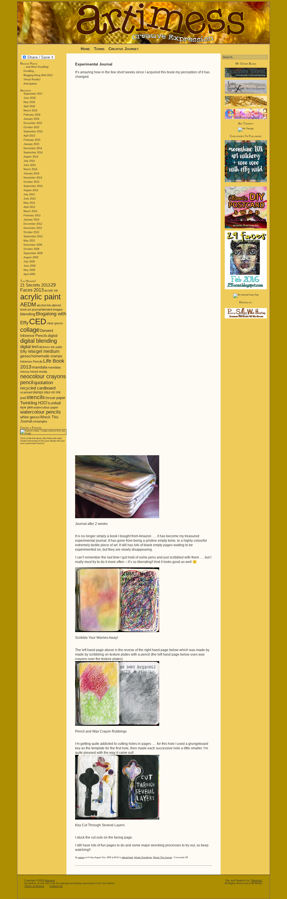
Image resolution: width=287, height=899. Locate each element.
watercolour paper (46, 407)
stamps (38, 392)
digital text (29, 346)
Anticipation (30, 83)
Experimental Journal (93, 64)
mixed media (38, 371)
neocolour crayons (43, 376)
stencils (36, 397)
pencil (26, 382)
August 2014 (31, 156)
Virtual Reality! (32, 79)
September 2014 (33, 152)
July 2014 (29, 160)
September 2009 (33, 253)
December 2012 (33, 223)
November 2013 (33, 177)
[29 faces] (246, 288)
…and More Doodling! (36, 66)
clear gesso (55, 323)
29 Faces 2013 (38, 287)
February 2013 (32, 215)
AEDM (28, 304)
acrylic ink (51, 290)
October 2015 (31, 127)
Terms (100, 48)
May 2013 (29, 202)
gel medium (47, 351)
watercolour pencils (40, 412)
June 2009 (30, 265)
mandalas (54, 367)
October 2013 (31, 181)
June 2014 (30, 165)
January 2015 (31, 144)
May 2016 (29, 102)
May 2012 (29, 240)
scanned (26, 392)
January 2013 (31, 219)
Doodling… (30, 71)
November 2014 (33, 148)
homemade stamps (47, 356)
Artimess (50, 880)
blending (27, 314)
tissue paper (55, 398)
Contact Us (56, 886)
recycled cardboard (37, 388)
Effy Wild (28, 351)
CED (37, 321)
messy (24, 371)
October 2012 (31, 232)
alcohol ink (44, 305)
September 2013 (33, 186)
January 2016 (31, 119)
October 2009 (31, 249)
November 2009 (33, 244)
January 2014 (31, 173)
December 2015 (33, 123)
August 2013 (31, 190)
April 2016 (29, 106)
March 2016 (30, 110)
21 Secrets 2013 (35, 285)
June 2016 (30, 98)
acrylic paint (40, 297)
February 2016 (32, 114)
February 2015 (32, 140)
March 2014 (30, 169)
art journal (34, 309)
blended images (52, 309)
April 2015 (29, 135)
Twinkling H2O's (35, 402)
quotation (43, 382)
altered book (127, 857)
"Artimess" (257, 880)
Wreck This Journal (162, 857)
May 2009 (29, 270)
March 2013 (30, 211)
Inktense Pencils (31, 361)
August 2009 (31, 257)
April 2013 (29, 207)
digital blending (38, 341)
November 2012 (33, 228)
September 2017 (33, 93)
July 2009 (29, 261)
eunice (81, 857)
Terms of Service (34, 886)
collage (30, 329)
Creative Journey (123, 48)
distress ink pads (50, 347)
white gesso (30, 417)
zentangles (40, 421)
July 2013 (29, 194)
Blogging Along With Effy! (38, 75)
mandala (39, 367)
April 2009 (29, 274)
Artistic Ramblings (143, 857)
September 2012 (33, 236)
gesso (25, 356)
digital (52, 336)
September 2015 (33, 131)
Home (85, 48)
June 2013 (30, 198)
